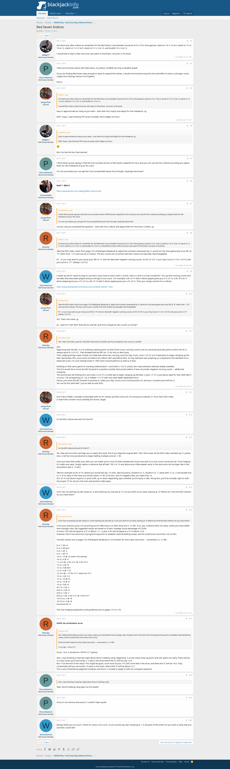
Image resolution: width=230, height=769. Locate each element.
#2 (191, 63)
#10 (190, 294)
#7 (191, 203)
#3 (191, 88)
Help (180, 761)
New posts (40, 18)
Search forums (52, 18)
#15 (190, 487)
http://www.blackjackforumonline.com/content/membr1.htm (85, 286)
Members (69, 13)
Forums (42, 13)
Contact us (145, 761)
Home (186, 761)
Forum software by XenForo (115, 767)
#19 (190, 698)
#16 (190, 510)
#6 (191, 181)
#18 (190, 675)
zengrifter (46, 102)
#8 (191, 233)
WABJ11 (41, 31)
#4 (191, 126)
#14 (190, 437)
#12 (190, 392)
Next (47, 35)
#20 (190, 720)
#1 (191, 41)
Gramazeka (46, 195)
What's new (55, 13)
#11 (190, 331)
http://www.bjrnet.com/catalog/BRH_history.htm (79, 191)
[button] (62, 13)
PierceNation (45, 77)
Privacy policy (171, 761)
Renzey (46, 247)
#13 (190, 415)
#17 (190, 618)
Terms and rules (157, 761)
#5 (191, 158)
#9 (191, 271)
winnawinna (46, 285)
